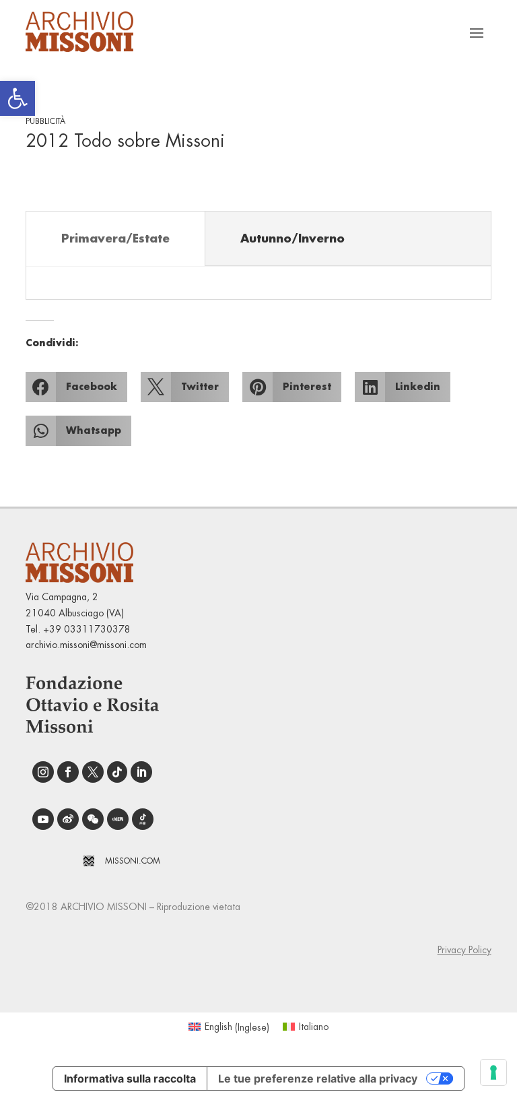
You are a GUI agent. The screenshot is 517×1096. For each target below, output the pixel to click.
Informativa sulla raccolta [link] (130, 1078)
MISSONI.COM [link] (132, 861)
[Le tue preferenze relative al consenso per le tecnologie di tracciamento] (493, 1072)
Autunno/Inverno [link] (292, 239)
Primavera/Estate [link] (115, 239)
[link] (17, 98)
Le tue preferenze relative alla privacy (317, 1078)
